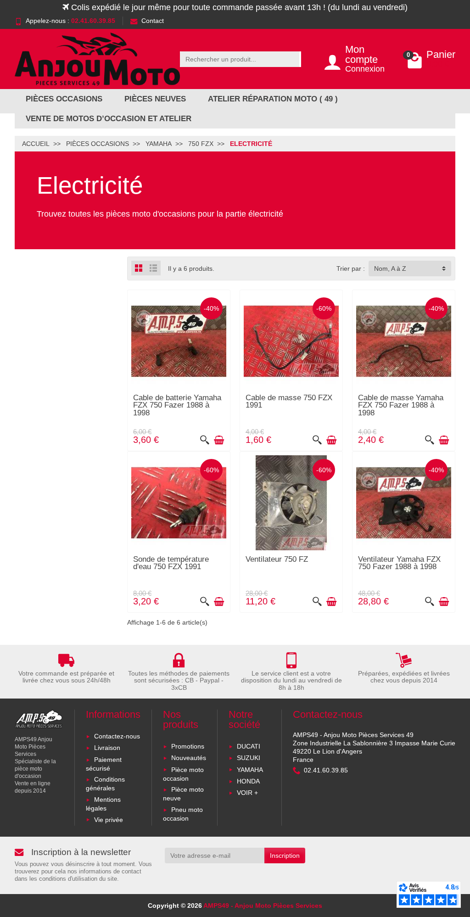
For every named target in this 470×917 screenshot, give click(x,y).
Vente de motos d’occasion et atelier (108, 118)
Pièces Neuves (155, 99)
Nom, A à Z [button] (390, 268)
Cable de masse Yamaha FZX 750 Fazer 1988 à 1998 (400, 405)
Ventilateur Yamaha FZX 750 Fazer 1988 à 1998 (399, 563)
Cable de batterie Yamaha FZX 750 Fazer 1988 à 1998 (177, 405)
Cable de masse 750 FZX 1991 (289, 401)
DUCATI (248, 746)
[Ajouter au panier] (218, 440)
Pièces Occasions (64, 99)
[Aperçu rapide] (205, 440)
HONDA (248, 781)
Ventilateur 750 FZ (277, 559)
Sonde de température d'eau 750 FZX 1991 (171, 563)
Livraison (107, 747)
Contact (152, 20)
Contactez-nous (117, 736)
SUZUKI (248, 757)
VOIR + (247, 792)
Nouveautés (188, 757)
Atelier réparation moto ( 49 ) (273, 99)
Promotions (187, 746)
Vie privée (108, 819)
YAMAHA (250, 769)
